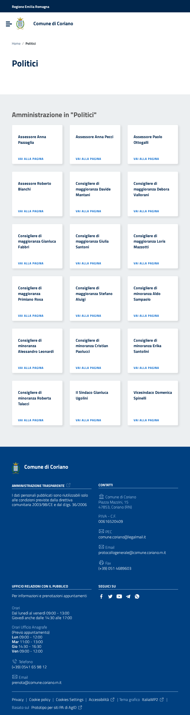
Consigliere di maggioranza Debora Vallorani (151, 189)
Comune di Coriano (53, 23)
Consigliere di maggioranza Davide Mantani (93, 189)
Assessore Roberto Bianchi (34, 186)
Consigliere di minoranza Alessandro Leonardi (36, 346)
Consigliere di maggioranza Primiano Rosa (30, 293)
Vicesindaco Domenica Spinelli (153, 395)
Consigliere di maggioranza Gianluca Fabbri (37, 241)
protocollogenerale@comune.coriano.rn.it (132, 552)
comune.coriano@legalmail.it (122, 537)
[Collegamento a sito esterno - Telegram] (128, 596)
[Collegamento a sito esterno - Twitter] (110, 596)
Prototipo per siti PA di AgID (53, 707)
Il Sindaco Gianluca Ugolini (92, 395)
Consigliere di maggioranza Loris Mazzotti (150, 241)
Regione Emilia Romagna (30, 6)
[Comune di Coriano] (20, 23)
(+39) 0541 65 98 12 (29, 667)
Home (16, 43)
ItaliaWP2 (150, 699)
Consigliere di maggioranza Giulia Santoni (92, 241)
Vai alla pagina (31, 158)
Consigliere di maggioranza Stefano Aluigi (94, 293)
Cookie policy (39, 699)
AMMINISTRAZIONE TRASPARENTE (38, 485)
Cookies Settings (69, 699)
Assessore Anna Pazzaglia (32, 139)
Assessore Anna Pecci (94, 137)
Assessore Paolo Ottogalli (148, 139)
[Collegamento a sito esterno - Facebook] (101, 596)
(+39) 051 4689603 (114, 568)
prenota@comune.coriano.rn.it (37, 682)
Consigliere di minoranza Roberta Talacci (34, 398)
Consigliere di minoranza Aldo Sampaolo (147, 293)
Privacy (18, 699)
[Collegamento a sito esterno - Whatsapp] (137, 596)
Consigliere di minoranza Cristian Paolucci (92, 346)
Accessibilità (99, 699)
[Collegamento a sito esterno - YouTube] (119, 596)
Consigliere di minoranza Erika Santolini (147, 346)
